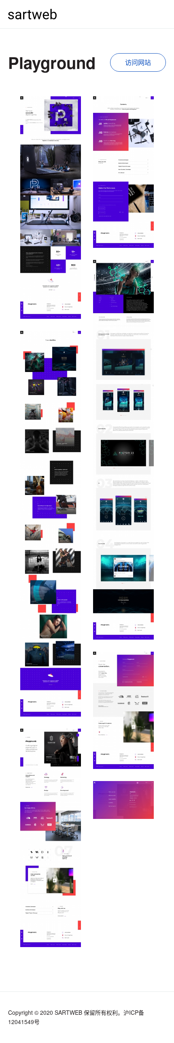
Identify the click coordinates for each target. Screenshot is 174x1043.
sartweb (32, 13)
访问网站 (138, 62)
